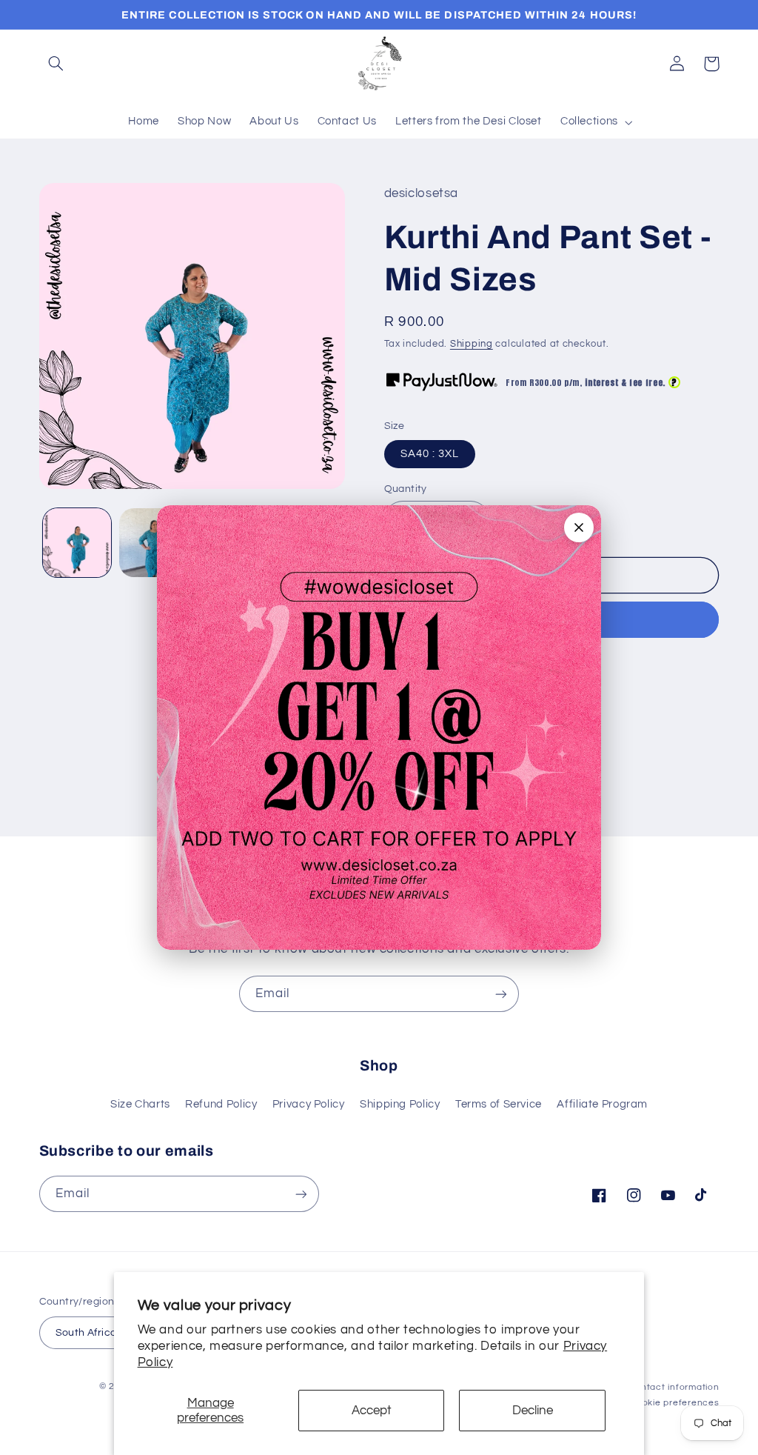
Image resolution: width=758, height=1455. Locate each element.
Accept (372, 1410)
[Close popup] (579, 527)
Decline (532, 1410)
